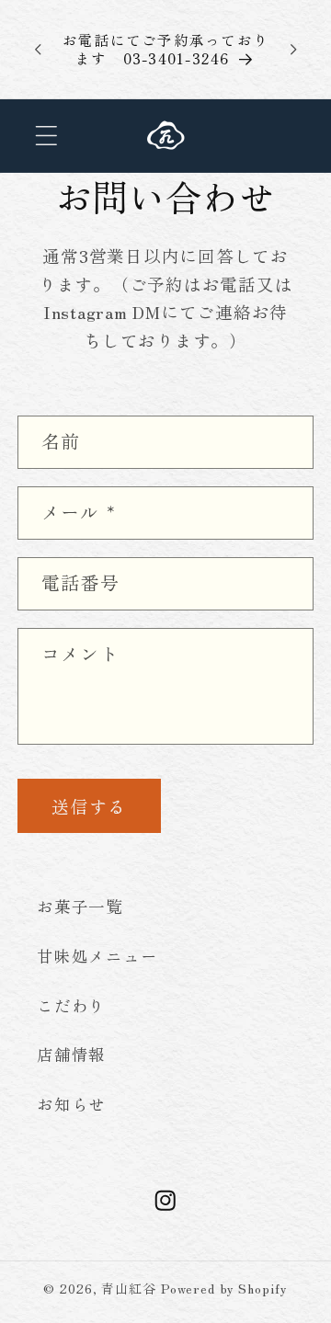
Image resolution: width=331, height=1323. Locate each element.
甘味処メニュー (97, 955)
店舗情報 (71, 1054)
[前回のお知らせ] (37, 49)
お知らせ (71, 1103)
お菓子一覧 (80, 906)
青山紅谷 (128, 1288)
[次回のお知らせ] (293, 49)
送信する (88, 805)
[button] (46, 135)
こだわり (71, 1005)
